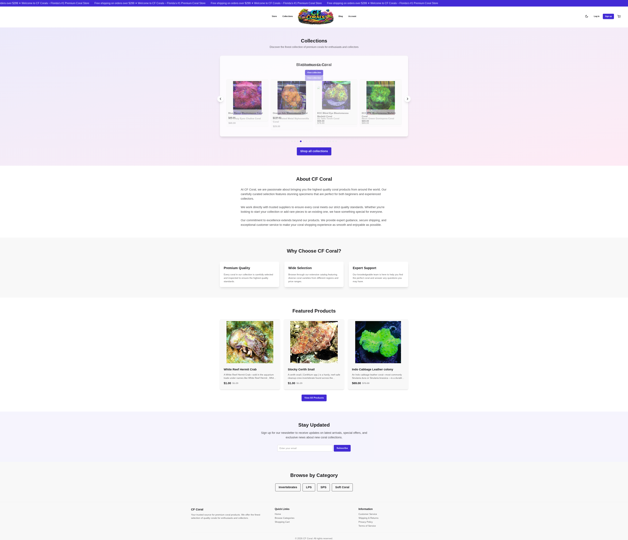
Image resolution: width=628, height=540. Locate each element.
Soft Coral (342, 484)
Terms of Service (367, 522)
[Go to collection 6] (306, 138)
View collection (314, 78)
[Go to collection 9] (315, 138)
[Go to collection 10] (318, 138)
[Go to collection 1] (292, 138)
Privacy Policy (365, 518)
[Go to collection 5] (304, 138)
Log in (596, 16)
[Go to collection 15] (333, 138)
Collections (287, 16)
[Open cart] (619, 16)
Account (352, 16)
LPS (309, 484)
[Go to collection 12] (324, 138)
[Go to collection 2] (295, 138)
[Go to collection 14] (330, 138)
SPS (323, 484)
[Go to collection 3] (298, 138)
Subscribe (342, 444)
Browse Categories (284, 514)
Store (274, 16)
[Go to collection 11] (321, 138)
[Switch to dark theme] (586, 16)
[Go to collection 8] (312, 138)
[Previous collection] (220, 97)
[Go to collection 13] (327, 138)
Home (278, 510)
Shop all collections (314, 148)
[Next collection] (407, 97)
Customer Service (367, 510)
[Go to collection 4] (301, 138)
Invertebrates (288, 484)
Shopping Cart (282, 518)
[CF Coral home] (315, 16)
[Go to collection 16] (336, 138)
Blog (341, 16)
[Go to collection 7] (309, 138)
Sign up (608, 16)
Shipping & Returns (368, 514)
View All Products (314, 394)
